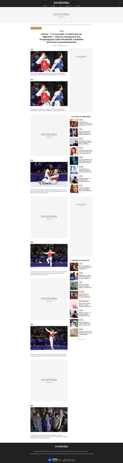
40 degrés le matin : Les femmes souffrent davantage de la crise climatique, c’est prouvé (85, 180)
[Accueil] (61, 2)
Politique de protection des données (37, 453)
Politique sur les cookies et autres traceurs (78, 451)
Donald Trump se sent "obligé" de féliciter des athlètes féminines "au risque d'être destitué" (85, 134)
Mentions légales (64, 451)
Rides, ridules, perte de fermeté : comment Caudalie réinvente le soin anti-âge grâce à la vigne (85, 305)
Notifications (75, 453)
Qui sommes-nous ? (54, 451)
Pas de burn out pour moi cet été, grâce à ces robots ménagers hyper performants (85, 334)
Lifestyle (78, 6)
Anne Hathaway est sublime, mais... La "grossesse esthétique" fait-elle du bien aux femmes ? (85, 297)
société (45, 6)
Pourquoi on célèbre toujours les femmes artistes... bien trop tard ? (85, 286)
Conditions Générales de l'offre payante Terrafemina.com (59, 453)
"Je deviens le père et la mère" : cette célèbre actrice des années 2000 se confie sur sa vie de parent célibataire (85, 190)
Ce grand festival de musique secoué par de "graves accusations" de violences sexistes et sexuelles (85, 172)
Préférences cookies (89, 453)
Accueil (31, 24)
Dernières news (37, 24)
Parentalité (68, 6)
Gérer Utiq (81, 453)
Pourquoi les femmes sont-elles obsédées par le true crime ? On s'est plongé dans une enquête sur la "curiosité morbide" (85, 162)
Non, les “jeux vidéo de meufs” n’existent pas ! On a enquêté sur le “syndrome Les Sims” (85, 268)
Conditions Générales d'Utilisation (42, 451)
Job (60, 6)
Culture (53, 6)
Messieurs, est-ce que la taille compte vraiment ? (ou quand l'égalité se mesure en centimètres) (85, 277)
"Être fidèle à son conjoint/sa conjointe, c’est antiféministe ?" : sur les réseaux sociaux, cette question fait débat (86, 125)
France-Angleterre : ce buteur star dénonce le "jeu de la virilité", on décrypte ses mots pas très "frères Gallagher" (85, 325)
